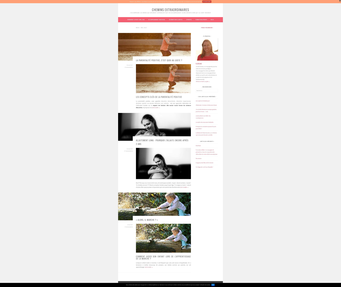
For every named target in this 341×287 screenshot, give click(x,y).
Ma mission (198, 158)
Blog (212, 19)
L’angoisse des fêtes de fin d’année (204, 163)
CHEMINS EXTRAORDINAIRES (170, 9)
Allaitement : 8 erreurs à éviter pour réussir (206, 105)
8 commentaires (129, 67)
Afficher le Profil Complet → (203, 81)
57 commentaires (128, 151)
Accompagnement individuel (156, 19)
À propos (189, 19)
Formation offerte (201, 19)
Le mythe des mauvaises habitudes (204, 122)
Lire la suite (156, 107)
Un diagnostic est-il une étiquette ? (204, 167)
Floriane (199, 64)
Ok (213, 285)
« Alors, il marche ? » (147, 219)
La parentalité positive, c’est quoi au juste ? (159, 60)
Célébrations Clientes (175, 19)
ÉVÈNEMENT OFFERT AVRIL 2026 (135, 19)
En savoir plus (206, 1)
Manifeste (198, 145)
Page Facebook (207, 27)
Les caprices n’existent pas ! (203, 101)
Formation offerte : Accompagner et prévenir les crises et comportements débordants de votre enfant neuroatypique (206, 152)
